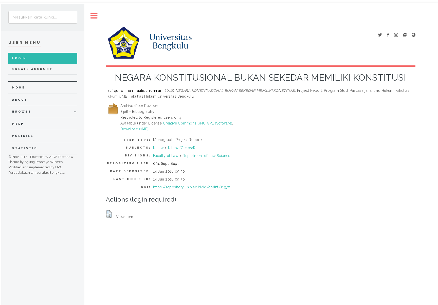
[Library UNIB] (413, 35)
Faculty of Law (165, 156)
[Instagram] (396, 35)
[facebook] (388, 35)
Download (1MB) (134, 129)
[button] (109, 214)
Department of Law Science (206, 156)
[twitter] (380, 35)
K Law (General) (181, 148)
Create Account (32, 69)
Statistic (24, 148)
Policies (23, 136)
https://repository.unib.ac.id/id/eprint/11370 (191, 187)
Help (18, 123)
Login (19, 58)
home (18, 87)
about (20, 99)
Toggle (94, 16)
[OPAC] (405, 35)
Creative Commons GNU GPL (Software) (197, 123)
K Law (158, 148)
